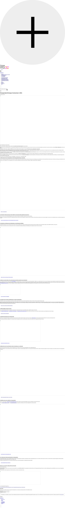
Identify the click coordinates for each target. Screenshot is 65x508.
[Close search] (0, 91)
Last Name (1, 492)
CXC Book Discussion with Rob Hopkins (5, 487)
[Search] (7, 89)
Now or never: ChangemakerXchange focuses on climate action (17, 487)
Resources (2, 82)
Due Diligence (3, 502)
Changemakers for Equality (4, 77)
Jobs (2, 81)
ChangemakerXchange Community (5, 74)
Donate (2, 500)
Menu (2, 69)
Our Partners (2, 83)
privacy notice (62, 494)
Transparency (3, 501)
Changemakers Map (3, 75)
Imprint (2, 503)
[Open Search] (0, 71)
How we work (3, 499)
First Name (1, 491)
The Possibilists (3, 76)
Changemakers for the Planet (4, 79)
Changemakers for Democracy (5, 80)
